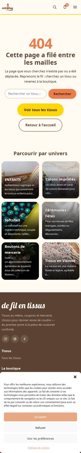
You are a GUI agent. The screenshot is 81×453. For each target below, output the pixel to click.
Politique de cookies (38, 447)
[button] (75, 377)
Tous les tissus (11, 358)
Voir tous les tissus (40, 109)
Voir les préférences (40, 438)
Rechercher (62, 94)
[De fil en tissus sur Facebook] (24, 339)
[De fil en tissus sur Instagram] (5, 339)
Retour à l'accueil (40, 125)
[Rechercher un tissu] (54, 7)
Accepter (40, 417)
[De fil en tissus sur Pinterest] (15, 339)
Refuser (40, 428)
